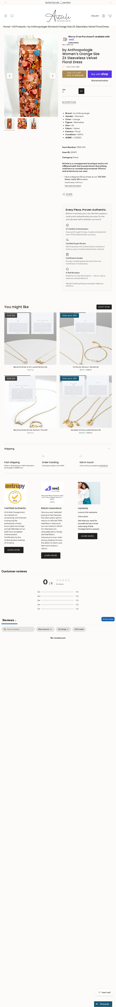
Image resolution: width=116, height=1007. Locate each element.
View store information (73, 186)
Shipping (9, 448)
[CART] (110, 15)
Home (6, 26)
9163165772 (103, 466)
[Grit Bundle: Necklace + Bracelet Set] (86, 339)
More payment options (99, 80)
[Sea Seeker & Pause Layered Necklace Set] (86, 401)
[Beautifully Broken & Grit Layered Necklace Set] (30, 339)
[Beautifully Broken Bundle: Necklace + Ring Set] (30, 401)
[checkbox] (79, 629)
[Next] (110, 2)
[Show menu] (5, 15)
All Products (19, 26)
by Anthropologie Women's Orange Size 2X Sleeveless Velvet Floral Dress (68, 26)
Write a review (108, 619)
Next (52, 76)
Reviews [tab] (9, 620)
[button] (58, 592)
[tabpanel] (58, 648)
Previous (9, 76)
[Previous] (5, 2)
